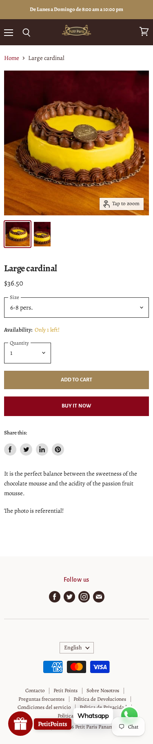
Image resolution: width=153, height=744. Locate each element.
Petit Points (65, 690)
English (73, 647)
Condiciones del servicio (44, 707)
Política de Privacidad (103, 707)
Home (11, 58)
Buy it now (76, 406)
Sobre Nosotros (102, 690)
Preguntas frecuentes (41, 698)
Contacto (34, 690)
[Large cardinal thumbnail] (17, 234)
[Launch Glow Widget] (20, 723)
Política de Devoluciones (99, 698)
